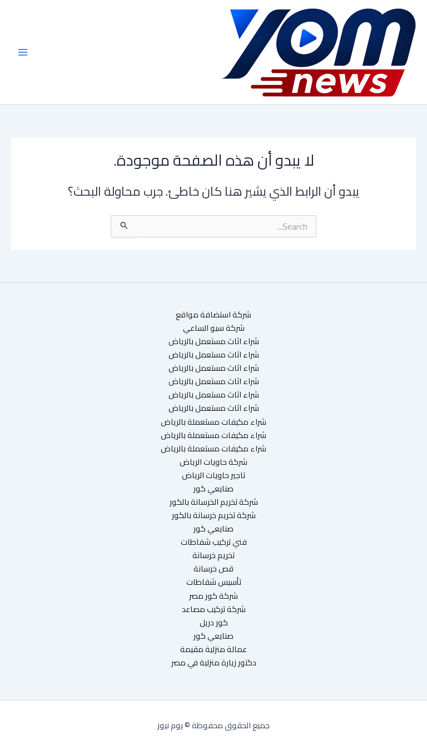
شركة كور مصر (213, 596)
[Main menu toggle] (22, 52)
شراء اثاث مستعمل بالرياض (213, 341)
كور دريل (214, 622)
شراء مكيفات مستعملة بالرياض (213, 422)
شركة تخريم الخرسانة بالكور (214, 502)
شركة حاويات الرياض (213, 462)
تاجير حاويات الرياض (213, 475)
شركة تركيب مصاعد (214, 609)
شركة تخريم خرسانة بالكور (214, 515)
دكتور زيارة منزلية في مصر (213, 662)
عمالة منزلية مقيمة (213, 649)
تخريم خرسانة (213, 555)
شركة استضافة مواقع (213, 314)
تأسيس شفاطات (213, 582)
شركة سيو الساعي (214, 328)
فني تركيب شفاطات (214, 542)
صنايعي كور (213, 488)
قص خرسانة (213, 568)
